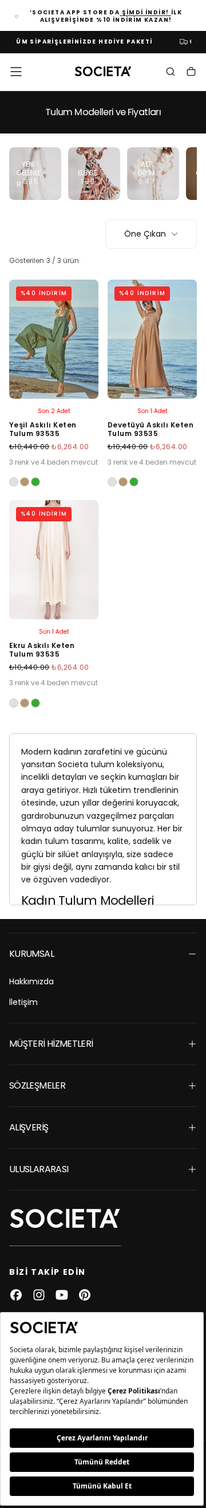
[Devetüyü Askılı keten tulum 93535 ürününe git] (152, 339)
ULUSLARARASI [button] (38, 1169)
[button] (16, 71)
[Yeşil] (35, 481)
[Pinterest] (85, 1295)
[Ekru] (13, 481)
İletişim (23, 1002)
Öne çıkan (145, 233)
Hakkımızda (31, 981)
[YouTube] (62, 1295)
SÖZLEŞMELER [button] (37, 1085)
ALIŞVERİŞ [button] (28, 1127)
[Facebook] (16, 1295)
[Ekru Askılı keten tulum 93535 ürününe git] (53, 559)
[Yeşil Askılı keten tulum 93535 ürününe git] (53, 339)
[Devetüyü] (24, 481)
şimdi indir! (145, 12)
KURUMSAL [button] (31, 953)
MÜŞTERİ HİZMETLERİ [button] (51, 1043)
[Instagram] (39, 1295)
